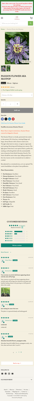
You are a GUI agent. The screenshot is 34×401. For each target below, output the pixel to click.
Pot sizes (26, 389)
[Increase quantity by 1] (17, 103)
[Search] (30, 23)
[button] (9, 231)
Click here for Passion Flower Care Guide (13, 123)
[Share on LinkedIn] (9, 119)
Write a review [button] (17, 245)
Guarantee (7, 391)
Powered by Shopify (17, 397)
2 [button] (16, 352)
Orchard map (9, 393)
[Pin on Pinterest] (13, 119)
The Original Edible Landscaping (12, 90)
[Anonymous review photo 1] (5, 292)
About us (12, 389)
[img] (5, 257)
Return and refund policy (21, 393)
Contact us (24, 391)
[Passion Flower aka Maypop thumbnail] (3, 68)
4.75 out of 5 (22, 225)
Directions (19, 389)
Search (5, 389)
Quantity (3, 99)
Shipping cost (15, 391)
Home (3, 29)
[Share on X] (6, 119)
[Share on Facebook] (2, 119)
